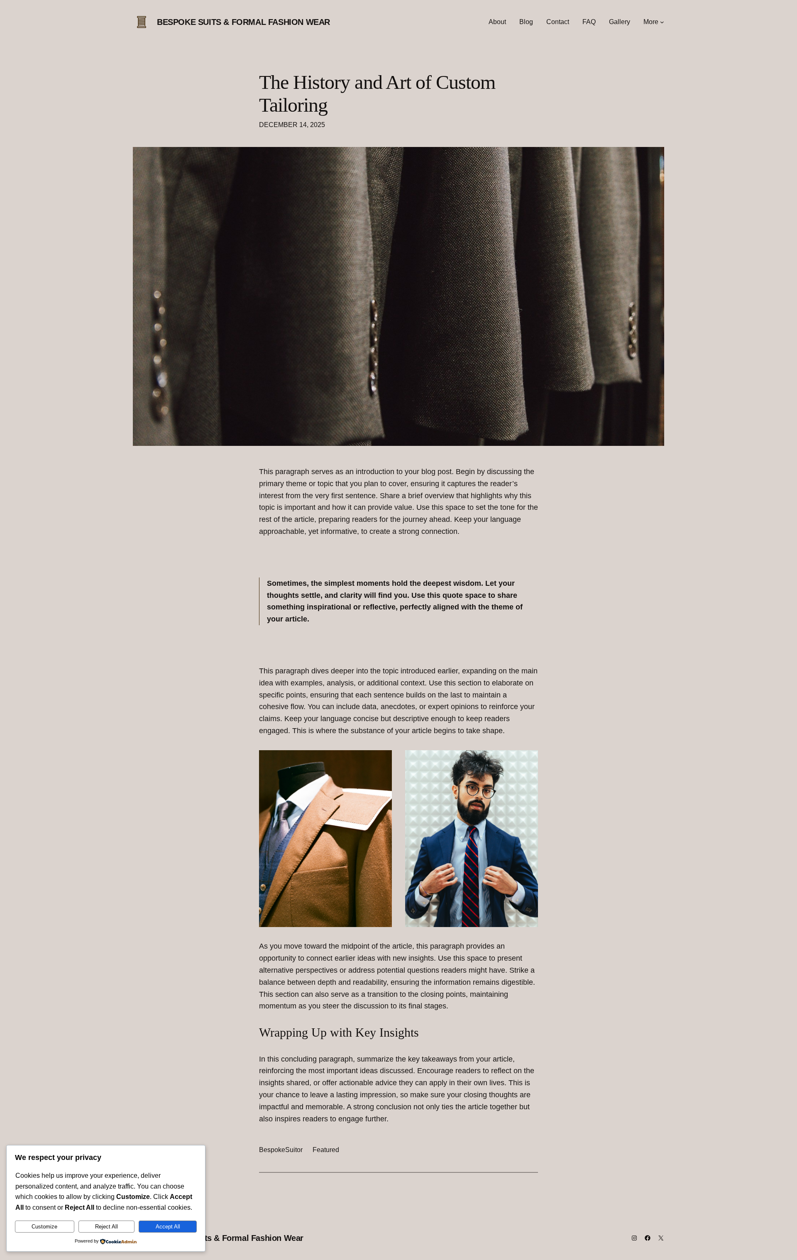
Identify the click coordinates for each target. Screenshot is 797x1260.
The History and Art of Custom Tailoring (377, 93)
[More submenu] (662, 22)
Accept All (168, 1226)
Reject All (106, 1226)
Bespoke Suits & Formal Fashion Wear (243, 22)
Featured (326, 1149)
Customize (44, 1226)
